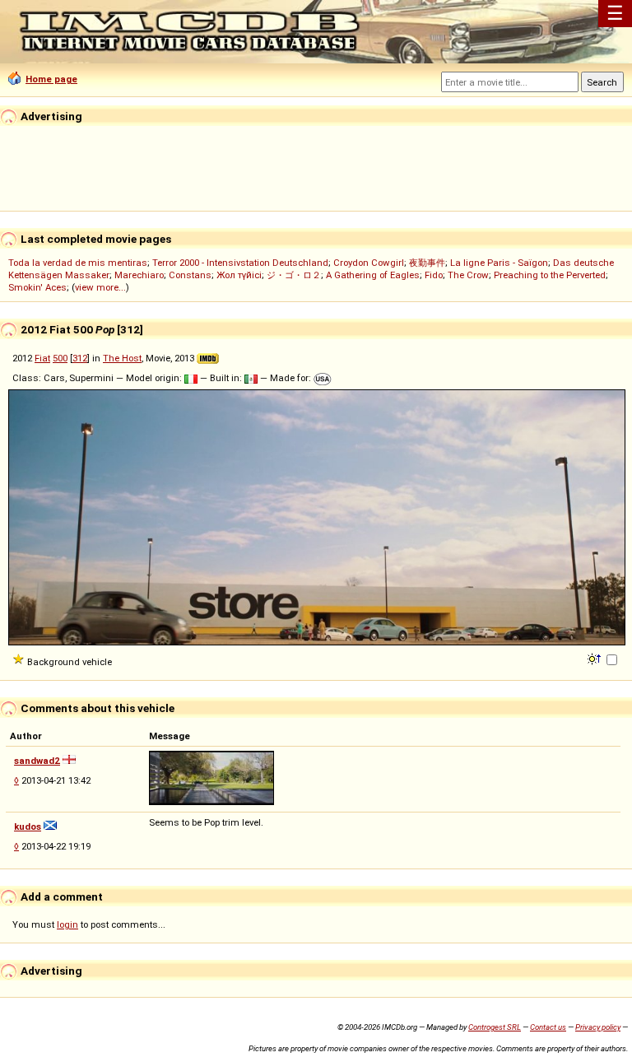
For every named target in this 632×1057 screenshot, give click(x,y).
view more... (100, 287)
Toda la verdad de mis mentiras (77, 262)
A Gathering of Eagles (373, 275)
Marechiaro (139, 275)
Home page (51, 79)
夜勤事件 (427, 262)
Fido (434, 275)
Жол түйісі (239, 275)
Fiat (42, 358)
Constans (190, 275)
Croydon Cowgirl (368, 262)
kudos (27, 826)
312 (79, 358)
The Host (122, 358)
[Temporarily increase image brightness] (595, 658)
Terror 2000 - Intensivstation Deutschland (240, 262)
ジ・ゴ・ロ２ (294, 275)
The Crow (468, 275)
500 (60, 358)
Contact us (548, 1026)
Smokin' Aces (37, 287)
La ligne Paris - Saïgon (499, 262)
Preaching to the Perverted (550, 275)
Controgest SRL (494, 1026)
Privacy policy (597, 1026)
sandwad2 (37, 760)
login (67, 924)
